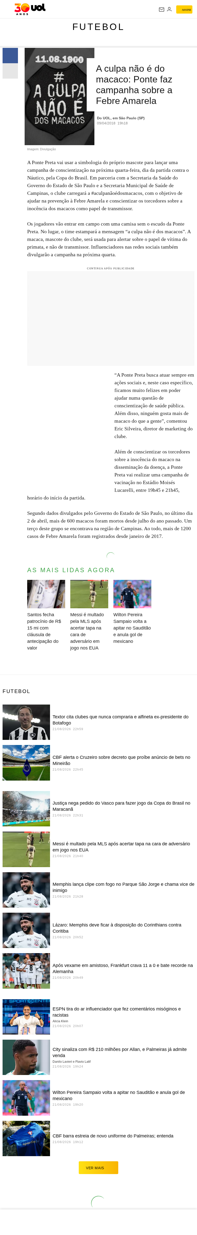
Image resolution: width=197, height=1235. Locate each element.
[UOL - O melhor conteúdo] (30, 9)
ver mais (95, 1168)
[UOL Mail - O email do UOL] (162, 9)
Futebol (98, 27)
